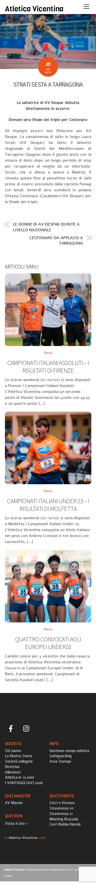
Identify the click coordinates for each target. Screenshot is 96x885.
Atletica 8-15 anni (19, 777)
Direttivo (12, 766)
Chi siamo (13, 750)
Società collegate (19, 761)
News (48, 352)
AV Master (14, 802)
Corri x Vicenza (62, 802)
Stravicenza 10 (61, 808)
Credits (8, 876)
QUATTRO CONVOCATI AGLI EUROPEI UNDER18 (48, 643)
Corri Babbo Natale (65, 824)
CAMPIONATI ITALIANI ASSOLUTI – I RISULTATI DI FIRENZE (48, 366)
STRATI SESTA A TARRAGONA (48, 84)
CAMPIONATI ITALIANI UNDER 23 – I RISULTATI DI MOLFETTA (48, 505)
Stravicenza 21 (61, 813)
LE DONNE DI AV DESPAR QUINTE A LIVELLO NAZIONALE (46, 227)
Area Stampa (60, 761)
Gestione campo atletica (69, 750)
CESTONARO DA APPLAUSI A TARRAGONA (56, 240)
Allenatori (13, 772)
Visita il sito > (16, 823)
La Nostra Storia (18, 755)
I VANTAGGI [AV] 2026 (24, 782)
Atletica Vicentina (23, 837)
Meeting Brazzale (63, 819)
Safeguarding (60, 755)
